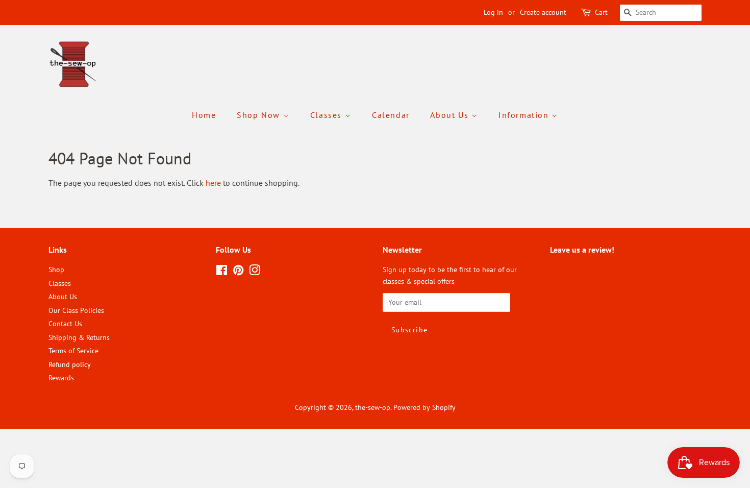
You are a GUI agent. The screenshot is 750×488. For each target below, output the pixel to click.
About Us (450, 115)
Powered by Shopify (424, 407)
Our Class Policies (76, 310)
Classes (327, 115)
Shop (56, 269)
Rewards (61, 377)
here (213, 183)
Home (204, 115)
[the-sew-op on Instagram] (254, 272)
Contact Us (65, 323)
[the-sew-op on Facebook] (222, 272)
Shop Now (260, 115)
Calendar (391, 115)
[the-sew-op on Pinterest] (238, 272)
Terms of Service (73, 350)
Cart (601, 12)
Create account (543, 12)
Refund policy (69, 364)
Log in (493, 12)
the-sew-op (372, 407)
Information (525, 115)
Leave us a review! (578, 269)
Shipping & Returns (79, 337)
